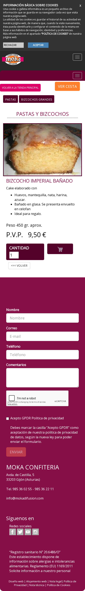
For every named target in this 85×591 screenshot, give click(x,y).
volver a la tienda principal (20, 87)
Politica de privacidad (48, 418)
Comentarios (16, 364)
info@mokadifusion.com (25, 498)
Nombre (12, 309)
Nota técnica (36, 585)
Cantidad (19, 248)
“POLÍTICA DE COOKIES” (54, 33)
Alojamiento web (36, 581)
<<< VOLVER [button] (19, 265)
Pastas (10, 99)
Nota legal (56, 581)
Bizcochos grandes (36, 99)
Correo (11, 328)
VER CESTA (67, 86)
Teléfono (13, 346)
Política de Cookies (58, 585)
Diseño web (16, 581)
